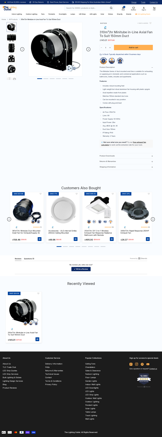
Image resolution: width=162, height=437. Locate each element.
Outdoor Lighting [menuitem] (92, 402)
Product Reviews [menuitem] (10, 388)
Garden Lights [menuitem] (91, 381)
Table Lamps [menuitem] (90, 412)
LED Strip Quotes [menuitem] (10, 371)
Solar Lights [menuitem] (90, 408)
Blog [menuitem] (4, 384)
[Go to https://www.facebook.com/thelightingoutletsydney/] (130, 364)
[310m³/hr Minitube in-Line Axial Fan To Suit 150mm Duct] (23, 311)
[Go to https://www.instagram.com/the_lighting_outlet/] (136, 364)
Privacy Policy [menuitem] (51, 384)
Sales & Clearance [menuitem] (93, 371)
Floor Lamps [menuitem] (90, 377)
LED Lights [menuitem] (89, 391)
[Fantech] (105, 27)
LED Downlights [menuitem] (92, 388)
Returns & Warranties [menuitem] (54, 371)
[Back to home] (10, 8)
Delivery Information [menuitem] (53, 364)
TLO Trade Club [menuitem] (9, 367)
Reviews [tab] (18, 259)
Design (134, 2)
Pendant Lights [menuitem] (91, 405)
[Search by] (111, 8)
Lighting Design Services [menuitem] (13, 381)
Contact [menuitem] (48, 377)
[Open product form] (40, 239)
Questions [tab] (29, 259)
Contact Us (154, 2)
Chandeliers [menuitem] (90, 367)
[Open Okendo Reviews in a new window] (138, 258)
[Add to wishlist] (40, 194)
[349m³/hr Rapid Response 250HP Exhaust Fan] (135, 210)
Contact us (153, 369)
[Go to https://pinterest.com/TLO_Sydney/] (142, 364)
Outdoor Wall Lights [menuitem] (93, 398)
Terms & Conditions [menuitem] (53, 381)
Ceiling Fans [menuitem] (90, 364)
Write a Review (83, 269)
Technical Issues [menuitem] (52, 374)
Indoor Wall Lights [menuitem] (92, 384)
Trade (143, 2)
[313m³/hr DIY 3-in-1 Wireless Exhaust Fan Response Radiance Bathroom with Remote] (99, 210)
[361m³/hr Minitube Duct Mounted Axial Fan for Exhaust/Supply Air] (27, 210)
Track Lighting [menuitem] (91, 415)
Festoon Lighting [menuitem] (92, 374)
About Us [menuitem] (7, 364)
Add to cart (133, 47)
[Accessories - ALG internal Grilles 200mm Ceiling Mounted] (63, 210)
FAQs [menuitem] (47, 367)
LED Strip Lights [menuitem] (92, 395)
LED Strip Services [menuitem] (10, 374)
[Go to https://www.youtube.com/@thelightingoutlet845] (147, 364)
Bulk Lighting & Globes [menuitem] (12, 377)
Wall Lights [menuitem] (89, 419)
